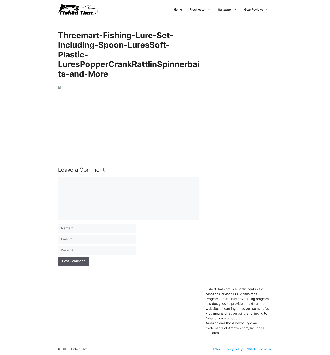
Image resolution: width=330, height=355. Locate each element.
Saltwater (225, 9)
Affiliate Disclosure (259, 349)
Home (178, 9)
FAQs (216, 349)
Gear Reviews (253, 9)
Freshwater (198, 9)
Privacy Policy (233, 349)
